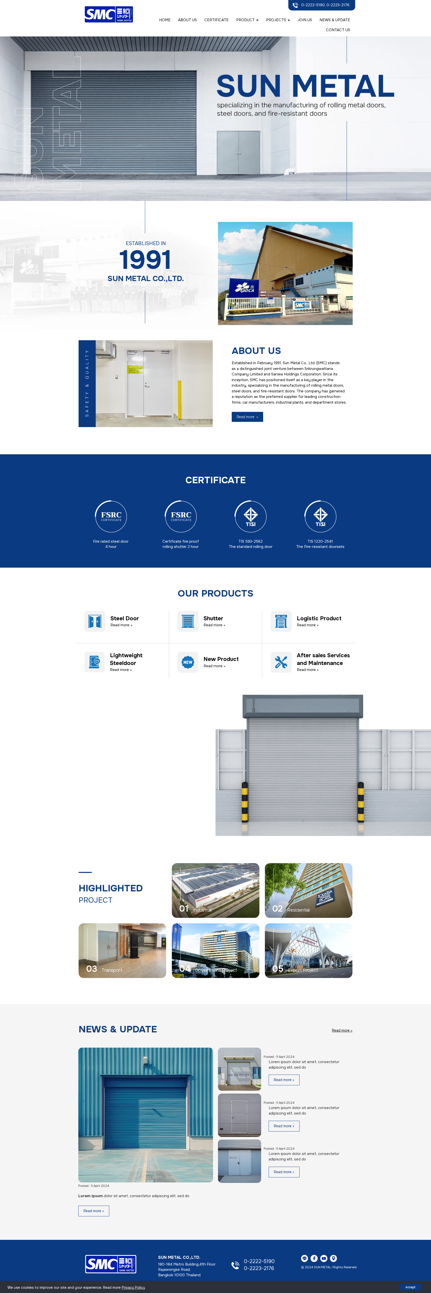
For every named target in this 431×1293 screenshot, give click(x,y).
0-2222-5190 (259, 1261)
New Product (221, 659)
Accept (410, 1287)
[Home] (110, 1264)
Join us (305, 19)
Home (165, 19)
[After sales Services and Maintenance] (281, 661)
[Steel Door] (95, 621)
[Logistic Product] (281, 621)
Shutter (213, 618)
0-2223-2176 (259, 1268)
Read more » (121, 625)
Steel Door (124, 618)
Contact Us (338, 29)
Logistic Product (319, 618)
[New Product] (188, 661)
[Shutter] (188, 621)
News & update (335, 19)
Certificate (216, 19)
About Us (187, 19)
